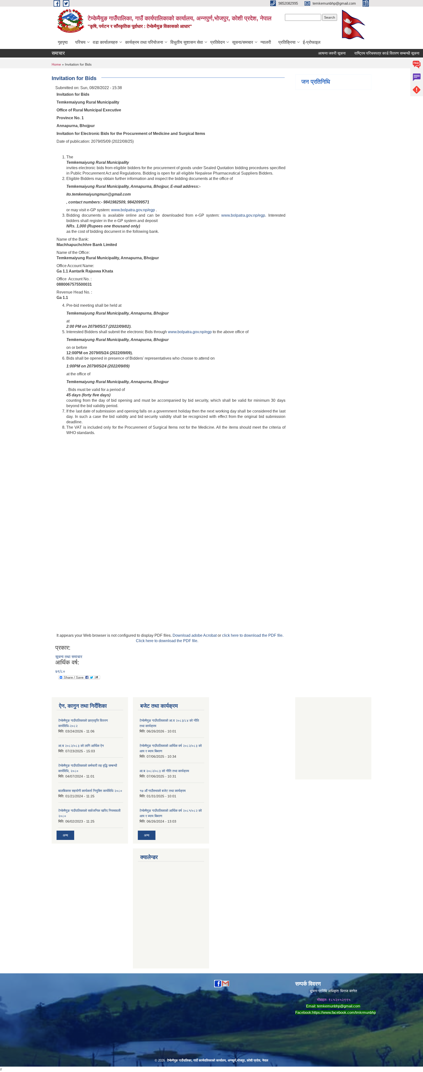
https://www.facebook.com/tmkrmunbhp (344, 1012)
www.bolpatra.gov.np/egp (133, 210)
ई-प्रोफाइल (311, 42)
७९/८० (60, 671)
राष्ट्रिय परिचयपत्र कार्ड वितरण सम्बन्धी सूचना (373, 53)
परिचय (80, 42)
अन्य (65, 835)
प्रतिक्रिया (286, 42)
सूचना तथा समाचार (68, 657)
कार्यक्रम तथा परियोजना (144, 42)
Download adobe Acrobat (195, 635)
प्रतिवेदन (217, 42)
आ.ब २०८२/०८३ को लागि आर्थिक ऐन (81, 746)
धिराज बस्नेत (348, 991)
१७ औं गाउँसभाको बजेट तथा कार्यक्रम (163, 791)
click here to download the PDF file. (252, 635)
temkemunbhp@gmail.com (338, 1006)
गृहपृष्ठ (63, 42)
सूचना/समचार (242, 42)
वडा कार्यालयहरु (105, 42)
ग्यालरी (265, 42)
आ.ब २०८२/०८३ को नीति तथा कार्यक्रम (164, 771)
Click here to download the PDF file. (167, 641)
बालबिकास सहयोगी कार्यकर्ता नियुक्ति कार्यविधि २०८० (90, 791)
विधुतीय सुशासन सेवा (186, 42)
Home (56, 64)
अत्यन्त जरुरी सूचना (319, 53)
